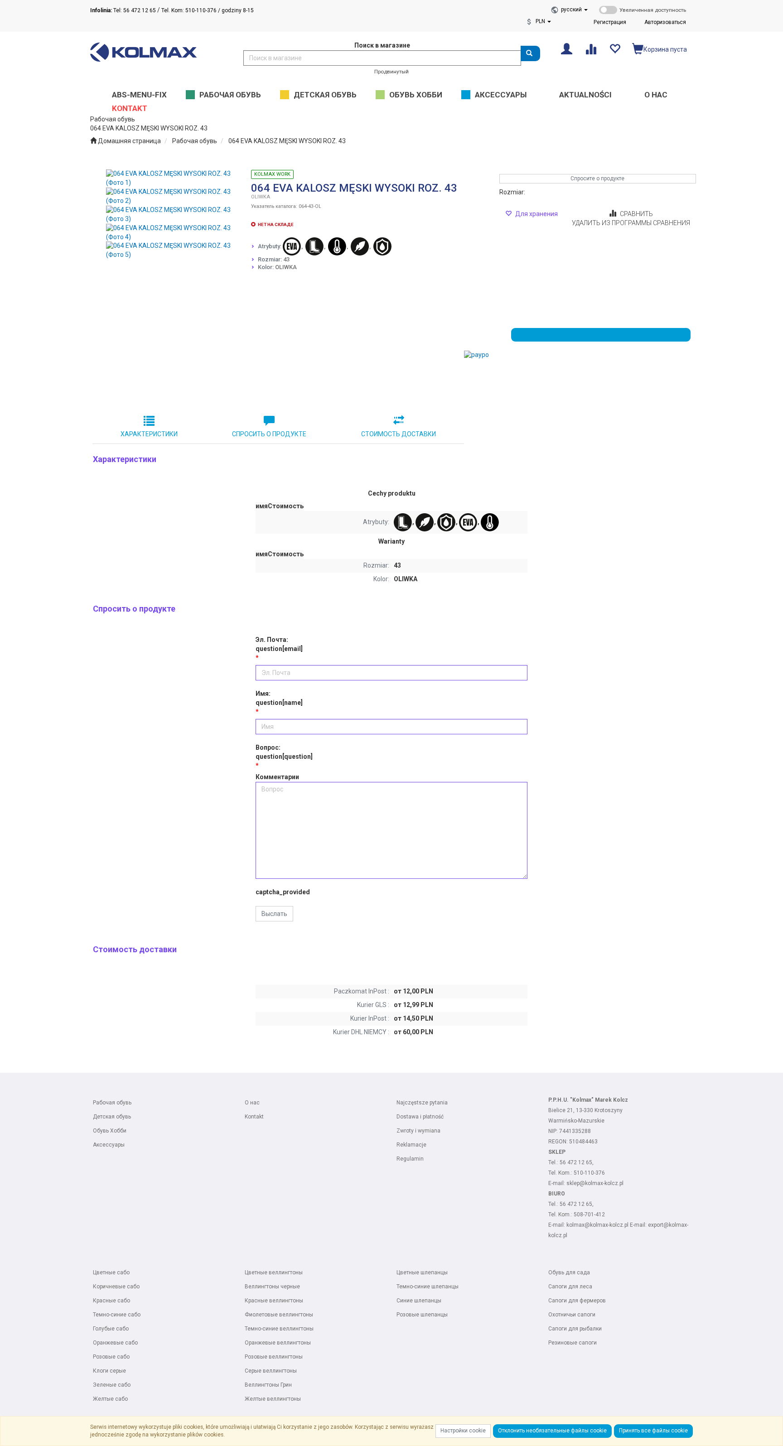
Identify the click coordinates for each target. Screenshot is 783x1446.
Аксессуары (109, 1145)
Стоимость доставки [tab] (398, 434)
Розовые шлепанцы (422, 1314)
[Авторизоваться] (566, 48)
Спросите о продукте (597, 178)
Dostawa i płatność (420, 1116)
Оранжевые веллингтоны (278, 1343)
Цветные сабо (111, 1272)
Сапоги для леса (570, 1286)
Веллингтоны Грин (268, 1385)
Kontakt (254, 1116)
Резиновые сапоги (572, 1343)
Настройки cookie (463, 1430)
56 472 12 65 (576, 1162)
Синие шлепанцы (418, 1300)
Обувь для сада (569, 1272)
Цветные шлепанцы (422, 1272)
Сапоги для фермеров (577, 1300)
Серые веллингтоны (271, 1371)
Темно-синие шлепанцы (427, 1286)
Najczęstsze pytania (422, 1102)
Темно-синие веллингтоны (279, 1329)
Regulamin (410, 1159)
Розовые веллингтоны (274, 1357)
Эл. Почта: (279, 644)
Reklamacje (411, 1145)
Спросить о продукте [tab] (269, 434)
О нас (252, 1102)
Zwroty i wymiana (418, 1131)
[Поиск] (530, 53)
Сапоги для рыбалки (575, 1329)
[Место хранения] (614, 48)
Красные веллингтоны (274, 1300)
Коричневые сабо (116, 1286)
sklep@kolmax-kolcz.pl (595, 1183)
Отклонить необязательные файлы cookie (552, 1430)
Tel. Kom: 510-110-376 (189, 10)
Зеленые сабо (111, 1385)
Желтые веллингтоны (273, 1399)
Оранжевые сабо (115, 1343)
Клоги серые (109, 1371)
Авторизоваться (665, 22)
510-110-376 (589, 1173)
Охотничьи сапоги (571, 1314)
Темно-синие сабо (116, 1314)
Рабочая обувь (194, 141)
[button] (574, 9)
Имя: (279, 698)
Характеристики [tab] (149, 434)
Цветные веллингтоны (274, 1272)
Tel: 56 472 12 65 (123, 10)
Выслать (274, 913)
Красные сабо (111, 1300)
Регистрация (610, 22)
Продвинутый (391, 71)
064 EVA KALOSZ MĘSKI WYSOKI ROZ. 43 (287, 141)
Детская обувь (112, 1116)
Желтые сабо (110, 1399)
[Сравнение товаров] (590, 48)
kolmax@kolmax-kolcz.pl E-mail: (607, 1225)
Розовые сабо (111, 1357)
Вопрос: (284, 752)
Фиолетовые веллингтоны (279, 1314)
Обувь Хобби (109, 1131)
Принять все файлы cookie (653, 1430)
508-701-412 (589, 1214)
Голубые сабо (111, 1329)
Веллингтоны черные (272, 1286)
